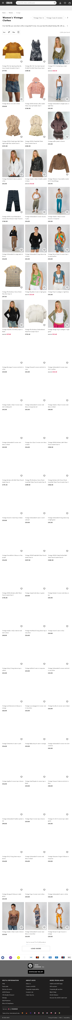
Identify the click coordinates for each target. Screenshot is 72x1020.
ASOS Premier (6, 992)
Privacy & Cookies (53, 1017)
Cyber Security (30, 995)
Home (4, 13)
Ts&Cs (60, 1017)
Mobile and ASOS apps (56, 983)
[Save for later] (21, 61)
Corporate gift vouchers (56, 989)
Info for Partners (54, 995)
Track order (5, 986)
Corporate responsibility (32, 989)
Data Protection (6, 1000)
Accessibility (67, 1017)
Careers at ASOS (30, 986)
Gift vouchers (53, 986)
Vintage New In (39, 18)
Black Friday (53, 992)
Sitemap (4, 998)
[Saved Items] (65, 3)
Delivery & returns (7, 989)
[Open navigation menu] (3, 3)
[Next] (67, 17)
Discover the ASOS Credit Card (58, 998)
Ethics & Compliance (8, 1003)
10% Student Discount (8, 995)
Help (3, 983)
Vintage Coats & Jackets (54, 18)
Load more (36, 949)
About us (28, 983)
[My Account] (60, 3)
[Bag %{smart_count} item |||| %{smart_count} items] (69, 3)
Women (11, 13)
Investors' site (29, 992)
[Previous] (31, 17)
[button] (22, 1013)
